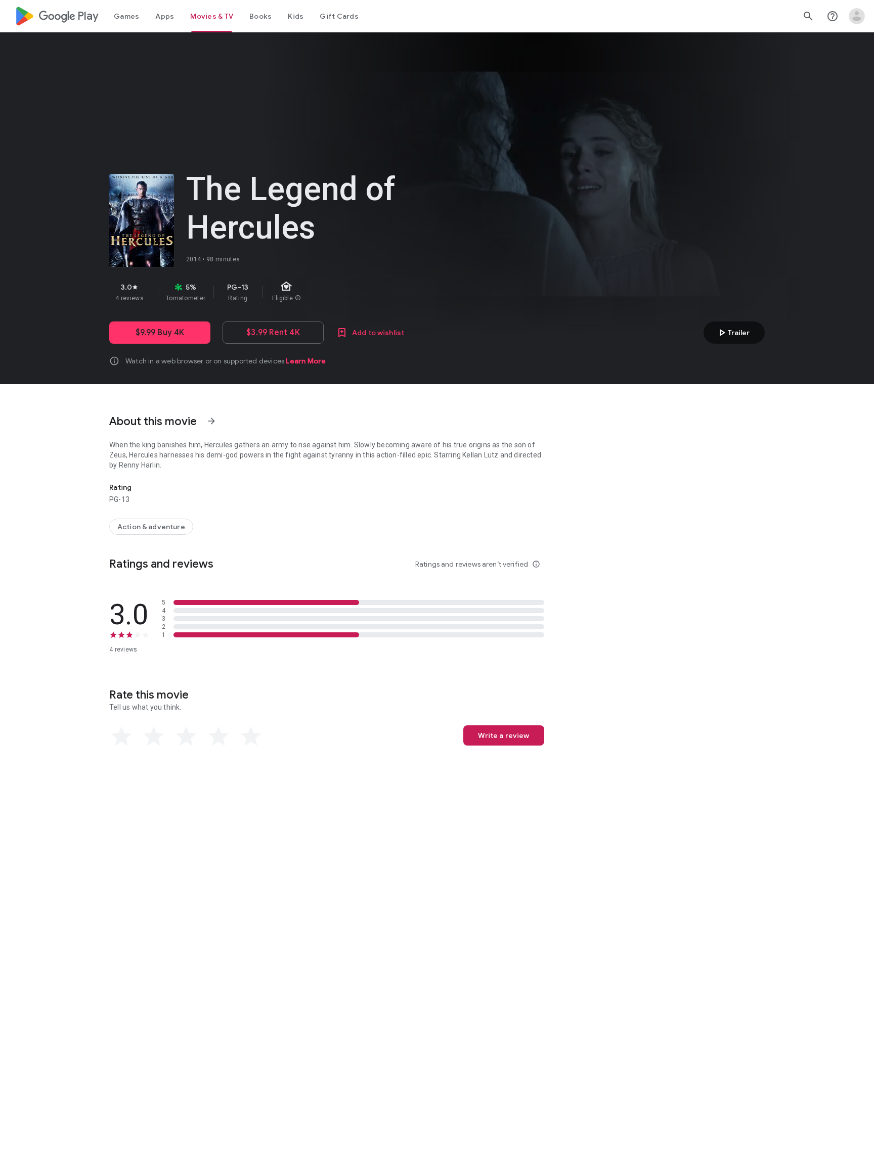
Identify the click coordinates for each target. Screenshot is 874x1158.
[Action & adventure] (151, 526)
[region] (289, 292)
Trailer (733, 333)
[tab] (126, 16)
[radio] (121, 736)
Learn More (306, 360)
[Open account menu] (857, 16)
